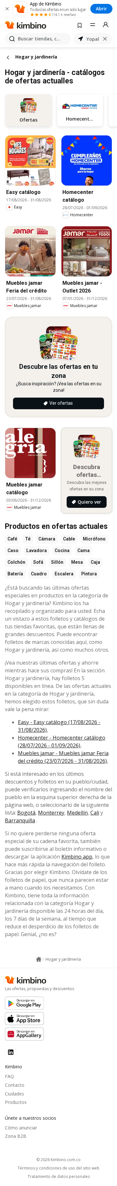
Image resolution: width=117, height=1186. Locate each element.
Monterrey (51, 812)
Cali (94, 812)
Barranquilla (20, 820)
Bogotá (26, 812)
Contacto (14, 1085)
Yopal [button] (92, 39)
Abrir (101, 8)
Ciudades (14, 1094)
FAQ (9, 1076)
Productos (16, 1102)
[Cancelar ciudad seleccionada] (105, 39)
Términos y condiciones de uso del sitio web (58, 1168)
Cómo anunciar (21, 1128)
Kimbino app (76, 856)
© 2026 (58, 1159)
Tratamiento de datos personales (59, 1176)
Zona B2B (15, 1136)
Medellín (77, 812)
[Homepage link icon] (38, 959)
